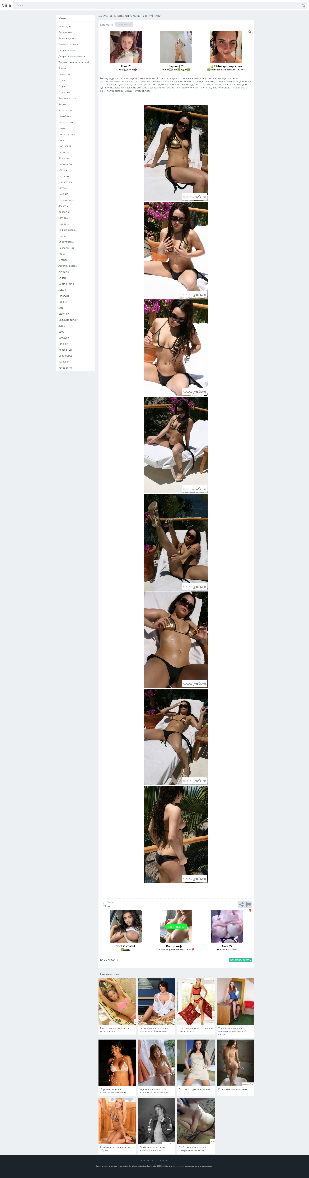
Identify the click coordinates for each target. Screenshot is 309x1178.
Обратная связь (147, 1160)
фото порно (178, 1166)
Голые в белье (124, 24)
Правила (163, 1160)
